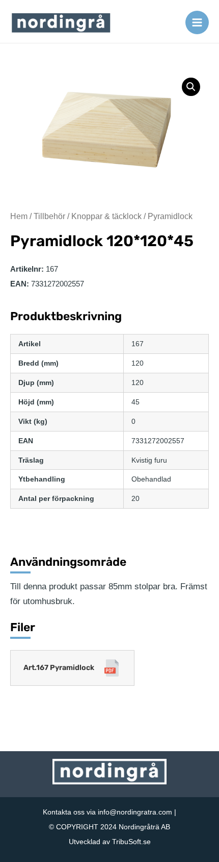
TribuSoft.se (131, 841)
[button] (191, 87)
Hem (19, 216)
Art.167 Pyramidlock (58, 667)
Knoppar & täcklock (106, 216)
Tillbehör (49, 216)
